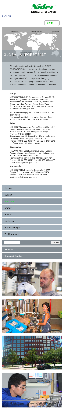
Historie (8, 188)
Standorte (9, 201)
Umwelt (7, 207)
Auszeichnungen (12, 227)
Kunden (8, 194)
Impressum (9, 220)
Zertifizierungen (11, 234)
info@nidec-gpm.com (17, 406)
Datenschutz (40, 406)
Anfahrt (7, 214)
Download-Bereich (13, 255)
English (6, 16)
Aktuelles (8, 249)
